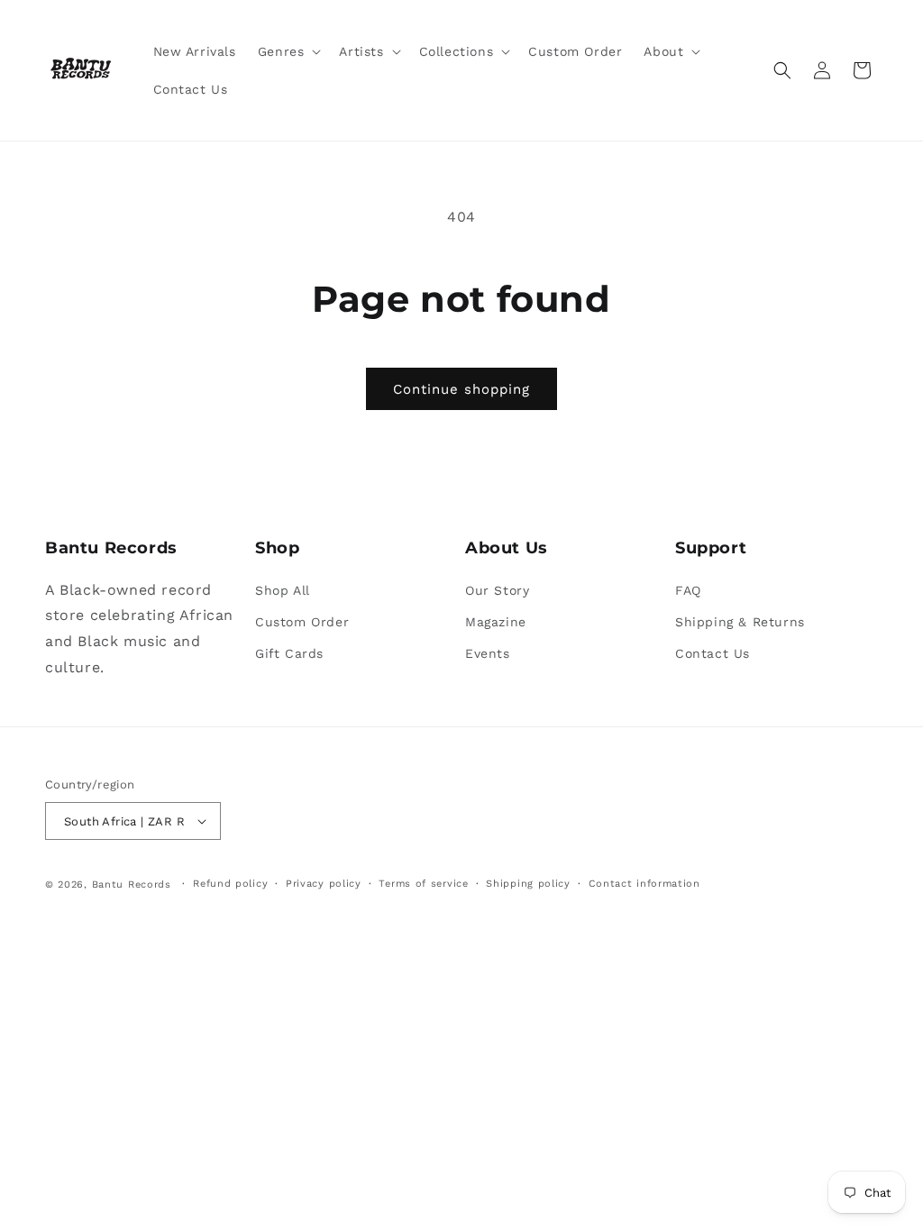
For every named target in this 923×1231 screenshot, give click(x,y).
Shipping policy (528, 883)
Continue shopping (461, 389)
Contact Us (712, 653)
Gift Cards (289, 653)
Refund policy (230, 883)
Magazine (495, 622)
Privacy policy (323, 883)
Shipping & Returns (740, 622)
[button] (288, 51)
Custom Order (302, 622)
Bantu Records (131, 884)
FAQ (688, 590)
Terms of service (423, 883)
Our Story (497, 590)
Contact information (644, 883)
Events (487, 653)
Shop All (282, 590)
